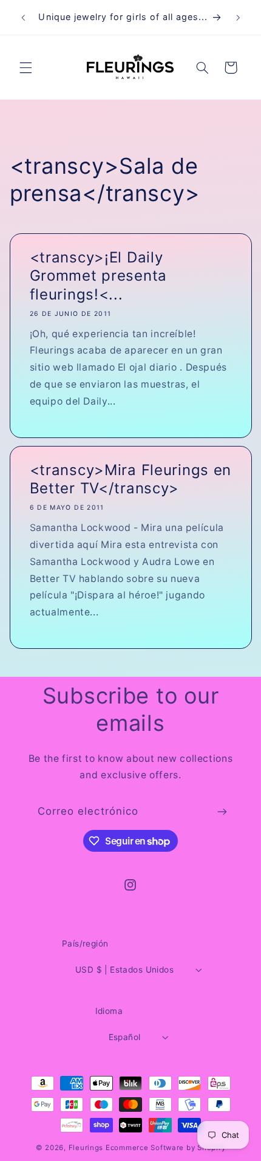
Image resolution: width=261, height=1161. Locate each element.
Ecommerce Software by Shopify (165, 1147)
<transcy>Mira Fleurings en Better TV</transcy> (130, 479)
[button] (25, 67)
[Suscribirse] (222, 811)
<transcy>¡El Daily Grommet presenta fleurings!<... (98, 275)
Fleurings (86, 1147)
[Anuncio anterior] (23, 17)
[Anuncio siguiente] (238, 17)
